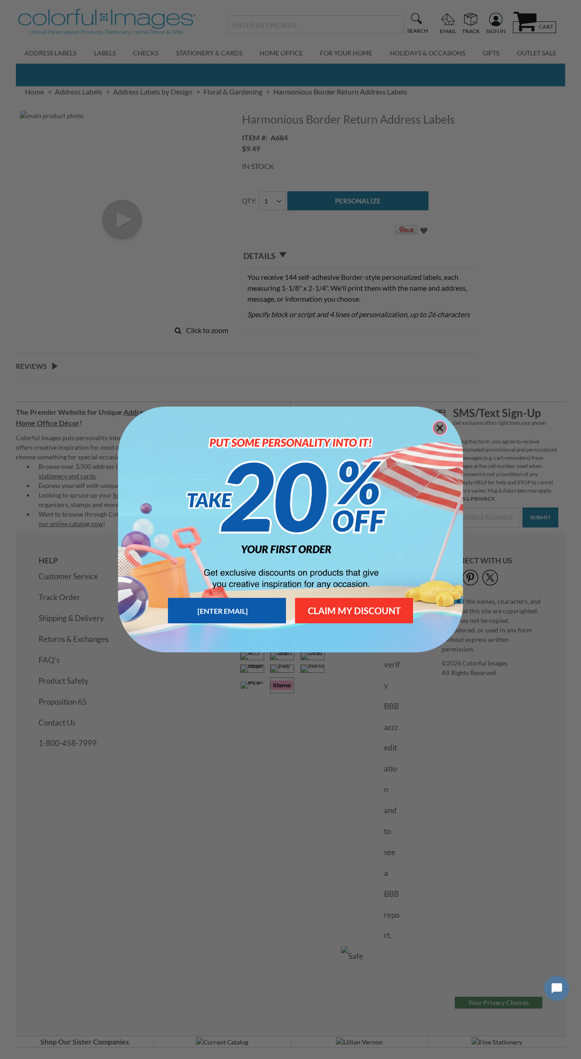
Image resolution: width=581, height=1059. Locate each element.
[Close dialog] (440, 428)
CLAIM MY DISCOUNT (354, 610)
